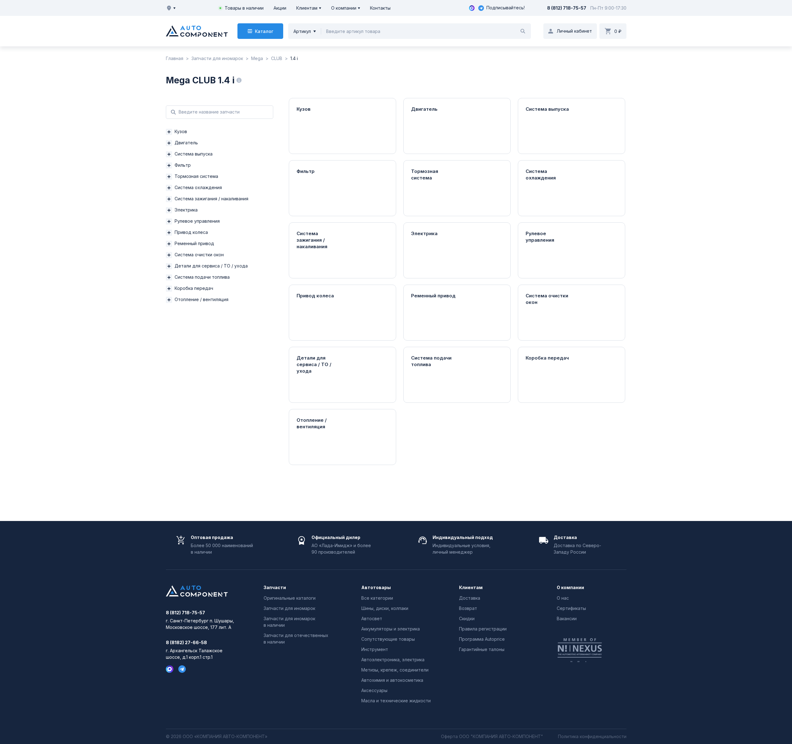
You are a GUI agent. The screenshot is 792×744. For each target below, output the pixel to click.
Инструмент (374, 649)
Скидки (467, 618)
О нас (563, 598)
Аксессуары (374, 690)
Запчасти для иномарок (289, 608)
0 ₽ (617, 31)
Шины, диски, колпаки (384, 608)
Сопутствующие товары (388, 639)
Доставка (469, 598)
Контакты (380, 8)
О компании (343, 8)
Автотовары (376, 587)
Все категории (377, 598)
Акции (280, 8)
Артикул (302, 31)
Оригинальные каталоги (290, 598)
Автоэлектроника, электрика (392, 659)
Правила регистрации (483, 628)
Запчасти (275, 587)
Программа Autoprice (482, 639)
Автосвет (371, 618)
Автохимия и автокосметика (392, 680)
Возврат (468, 608)
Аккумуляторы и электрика (390, 628)
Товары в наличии (244, 8)
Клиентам (306, 8)
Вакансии (567, 618)
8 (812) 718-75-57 (566, 8)
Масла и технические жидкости (396, 700)
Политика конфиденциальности (592, 736)
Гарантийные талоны (481, 649)
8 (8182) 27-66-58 (186, 642)
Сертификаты (571, 608)
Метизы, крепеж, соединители (395, 669)
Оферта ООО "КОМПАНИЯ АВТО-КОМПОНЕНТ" (492, 736)
